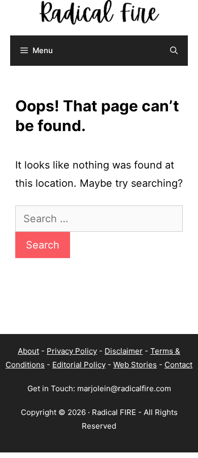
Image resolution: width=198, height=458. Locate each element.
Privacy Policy (72, 351)
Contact (178, 364)
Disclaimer (124, 351)
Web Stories (135, 364)
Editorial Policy (79, 364)
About (28, 351)
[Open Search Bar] (174, 50)
